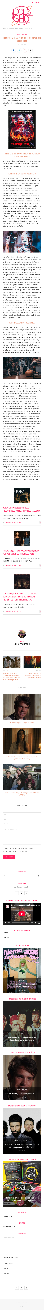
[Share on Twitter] (19, 50)
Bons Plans (22, 980)
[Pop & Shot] (22, 15)
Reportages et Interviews (22, 1140)
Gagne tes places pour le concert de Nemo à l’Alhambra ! (22, 985)
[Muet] (35, 923)
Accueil (4, 29)
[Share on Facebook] (14, 50)
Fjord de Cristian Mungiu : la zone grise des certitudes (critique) (22, 794)
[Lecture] (5, 923)
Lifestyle (22, 1194)
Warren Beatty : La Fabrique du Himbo (22, 723)
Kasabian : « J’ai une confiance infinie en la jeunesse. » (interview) (22, 1145)
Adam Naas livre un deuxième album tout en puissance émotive (33, 675)
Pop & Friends (6, 932)
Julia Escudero (8, 522)
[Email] (30, 50)
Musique (22, 1034)
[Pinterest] (25, 50)
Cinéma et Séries (22, 34)
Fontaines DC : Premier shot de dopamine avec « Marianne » (22, 1038)
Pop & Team (6, 937)
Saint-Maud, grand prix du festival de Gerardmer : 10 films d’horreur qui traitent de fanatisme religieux (20, 596)
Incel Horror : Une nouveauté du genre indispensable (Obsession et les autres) (22, 758)
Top (23, 1306)
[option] (22, 970)
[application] (22, 914)
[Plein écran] (39, 923)
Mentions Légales (8, 1263)
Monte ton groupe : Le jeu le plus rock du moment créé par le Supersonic (22, 1199)
